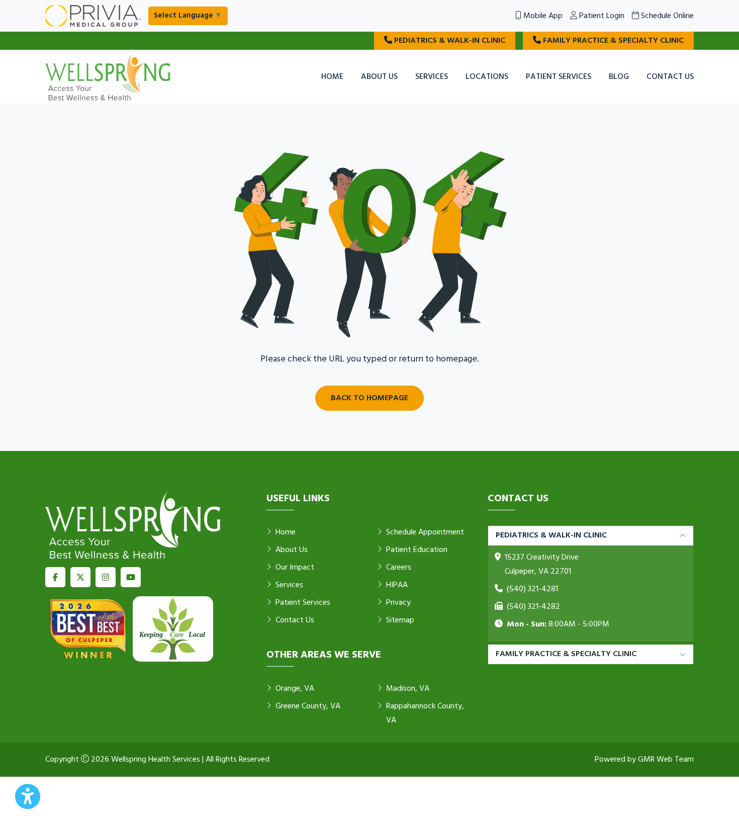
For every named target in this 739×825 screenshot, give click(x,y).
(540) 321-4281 (532, 589)
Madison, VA (407, 688)
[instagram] (106, 577)
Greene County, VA (307, 706)
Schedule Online (666, 16)
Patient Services (558, 76)
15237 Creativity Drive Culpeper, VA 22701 (542, 564)
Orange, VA (294, 688)
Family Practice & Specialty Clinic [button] (566, 654)
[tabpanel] (591, 583)
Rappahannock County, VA (425, 713)
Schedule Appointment (425, 532)
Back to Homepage (369, 398)
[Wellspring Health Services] (108, 76)
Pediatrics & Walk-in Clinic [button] (551, 535)
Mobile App (542, 16)
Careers (398, 567)
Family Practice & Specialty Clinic (612, 40)
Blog (619, 76)
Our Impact (294, 567)
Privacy (398, 602)
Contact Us (670, 76)
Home (332, 76)
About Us (379, 76)
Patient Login (600, 16)
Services (431, 76)
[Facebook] (55, 577)
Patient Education (416, 550)
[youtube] (131, 577)
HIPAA (397, 585)
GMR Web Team (666, 759)
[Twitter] (80, 577)
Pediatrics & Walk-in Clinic (448, 40)
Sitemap (400, 620)
